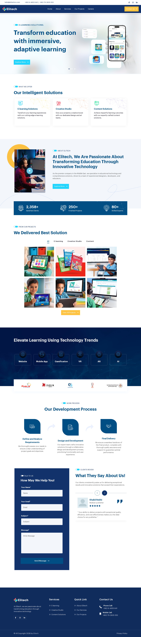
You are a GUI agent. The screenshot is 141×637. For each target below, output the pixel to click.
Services (67, 9)
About (58, 9)
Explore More (20, 62)
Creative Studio (75, 241)
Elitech (36, 633)
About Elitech (81, 606)
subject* (24, 516)
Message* (25, 530)
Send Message (40, 561)
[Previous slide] (97, 493)
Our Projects (79, 9)
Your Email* (25, 501)
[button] (66, 69)
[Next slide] (104, 493)
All (48, 241)
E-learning (58, 241)
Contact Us (130, 9)
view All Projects (69, 312)
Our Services (81, 610)
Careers (91, 9)
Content (90, 241)
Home (49, 9)
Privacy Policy (122, 633)
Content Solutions (58, 614)
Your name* (26, 487)
